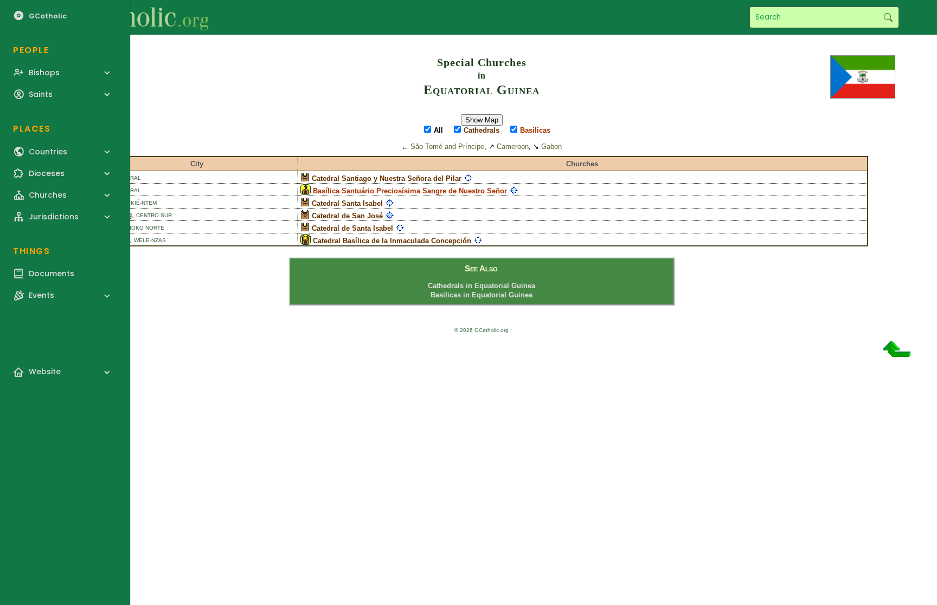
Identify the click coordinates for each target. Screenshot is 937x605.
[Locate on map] (468, 178)
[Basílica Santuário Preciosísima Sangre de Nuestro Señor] (305, 191)
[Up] (896, 353)
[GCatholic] (133, 17)
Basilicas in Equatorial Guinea (481, 295)
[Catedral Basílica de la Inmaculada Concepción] (305, 241)
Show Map (481, 120)
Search (887, 17)
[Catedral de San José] (305, 216)
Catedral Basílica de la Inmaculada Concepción (392, 241)
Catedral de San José (347, 216)
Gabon (551, 146)
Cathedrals (481, 130)
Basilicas (535, 130)
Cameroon (513, 146)
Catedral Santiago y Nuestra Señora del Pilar (386, 178)
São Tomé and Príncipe (447, 146)
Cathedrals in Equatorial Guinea (481, 286)
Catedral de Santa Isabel (352, 228)
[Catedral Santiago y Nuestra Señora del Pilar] (305, 178)
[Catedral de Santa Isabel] (305, 228)
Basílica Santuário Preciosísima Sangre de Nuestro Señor (410, 191)
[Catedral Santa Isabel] (305, 203)
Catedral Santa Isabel (347, 203)
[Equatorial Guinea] (862, 76)
